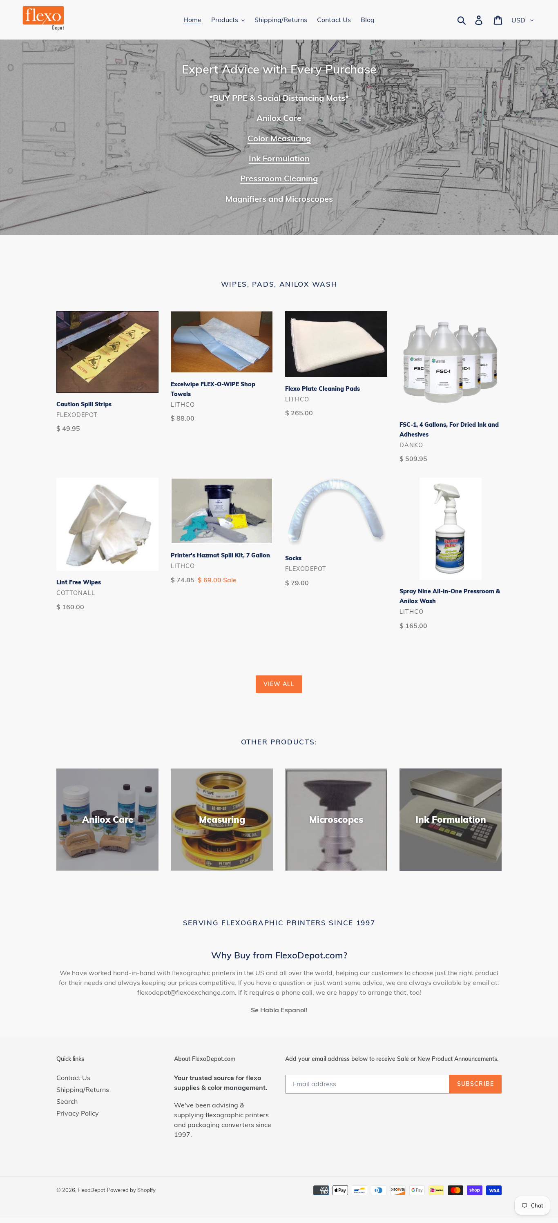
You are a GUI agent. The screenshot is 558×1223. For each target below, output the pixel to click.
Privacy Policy (77, 1113)
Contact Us (73, 1078)
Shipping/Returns (82, 1089)
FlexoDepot (91, 1190)
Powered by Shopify (131, 1190)
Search (67, 1101)
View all (279, 684)
